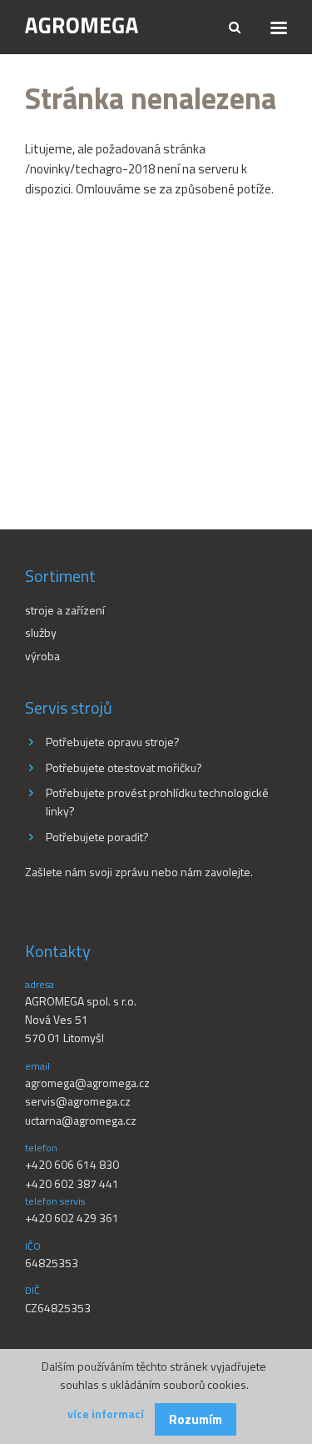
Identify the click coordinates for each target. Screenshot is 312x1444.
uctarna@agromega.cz (80, 1120)
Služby (41, 632)
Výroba (42, 655)
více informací (105, 1413)
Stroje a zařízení (65, 610)
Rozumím (195, 1419)
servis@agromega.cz (78, 1101)
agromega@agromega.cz (87, 1082)
